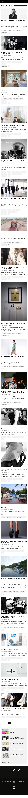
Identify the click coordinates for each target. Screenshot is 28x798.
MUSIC (13, 242)
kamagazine (4, 24)
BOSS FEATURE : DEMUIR (17, 749)
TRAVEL (21, 98)
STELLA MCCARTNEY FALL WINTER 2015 (13, 708)
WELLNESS (4, 100)
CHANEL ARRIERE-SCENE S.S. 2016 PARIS (13, 125)
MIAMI (13, 333)
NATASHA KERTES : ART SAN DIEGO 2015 (13, 323)
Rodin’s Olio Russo (16, 743)
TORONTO (4, 64)
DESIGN (10, 98)
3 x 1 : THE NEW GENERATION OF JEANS (17, 738)
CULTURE (9, 30)
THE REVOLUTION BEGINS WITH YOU (12, 679)
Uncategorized (17, 402)
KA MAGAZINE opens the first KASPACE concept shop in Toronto (13, 199)
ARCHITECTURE (4, 98)
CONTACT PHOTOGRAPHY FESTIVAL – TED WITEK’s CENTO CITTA (14, 617)
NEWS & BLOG (19, 30)
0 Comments (4, 32)
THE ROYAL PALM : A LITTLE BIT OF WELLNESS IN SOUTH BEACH (11, 648)
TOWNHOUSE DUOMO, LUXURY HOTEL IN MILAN (17, 755)
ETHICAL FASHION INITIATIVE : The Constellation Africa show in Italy (13, 392)
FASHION (13, 30)
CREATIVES (4, 30)
